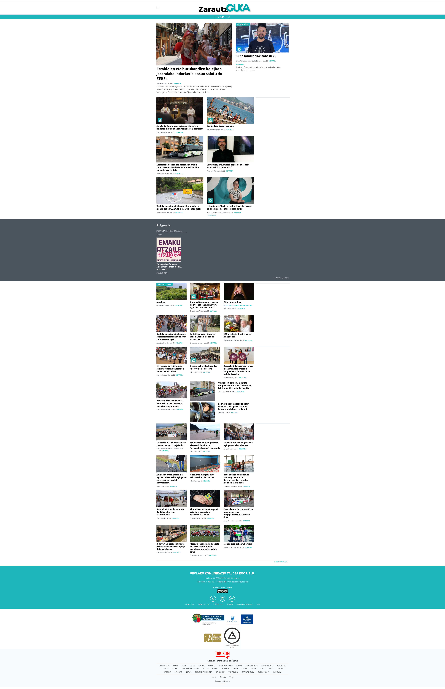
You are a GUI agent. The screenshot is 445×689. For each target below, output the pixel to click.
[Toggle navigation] (157, 8)
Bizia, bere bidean (233, 302)
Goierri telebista (230, 669)
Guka (254, 669)
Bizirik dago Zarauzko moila (220, 126)
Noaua (188, 672)
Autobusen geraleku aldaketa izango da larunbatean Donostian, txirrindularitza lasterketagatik (235, 385)
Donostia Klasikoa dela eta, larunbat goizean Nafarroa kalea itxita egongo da (169, 403)
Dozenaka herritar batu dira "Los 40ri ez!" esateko (203, 367)
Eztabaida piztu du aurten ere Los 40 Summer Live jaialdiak (171, 444)
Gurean (223, 677)
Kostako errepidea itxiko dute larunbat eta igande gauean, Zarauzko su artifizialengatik (178, 207)
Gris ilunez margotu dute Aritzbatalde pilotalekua (202, 476)
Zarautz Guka (248, 672)
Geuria (205, 669)
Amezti (201, 666)
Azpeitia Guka (252, 666)
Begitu (165, 669)
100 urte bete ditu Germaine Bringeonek (238, 335)
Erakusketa (161, 273)
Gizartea (222, 17)
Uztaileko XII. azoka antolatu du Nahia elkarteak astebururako (170, 512)
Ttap (231, 677)
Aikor (175, 666)
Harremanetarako (245, 605)
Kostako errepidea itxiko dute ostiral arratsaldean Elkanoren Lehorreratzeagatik (171, 337)
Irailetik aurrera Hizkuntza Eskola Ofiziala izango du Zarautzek (203, 337)
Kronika (167, 672)
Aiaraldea (164, 666)
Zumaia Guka (263, 672)
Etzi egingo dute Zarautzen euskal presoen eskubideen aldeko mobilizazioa (170, 369)
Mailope (178, 672)
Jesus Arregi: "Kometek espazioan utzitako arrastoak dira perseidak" (228, 166)
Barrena (281, 666)
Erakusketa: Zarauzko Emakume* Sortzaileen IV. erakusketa (169, 267)
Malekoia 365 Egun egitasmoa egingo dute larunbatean (238, 444)
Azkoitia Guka (267, 666)
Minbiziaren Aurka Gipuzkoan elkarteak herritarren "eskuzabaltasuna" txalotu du (205, 445)
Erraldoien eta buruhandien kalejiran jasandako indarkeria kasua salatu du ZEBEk (189, 73)
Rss (258, 605)
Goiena (215, 669)
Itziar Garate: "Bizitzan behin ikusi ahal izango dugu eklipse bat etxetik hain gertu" (229, 207)
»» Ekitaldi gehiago (281, 278)
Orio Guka (220, 672)
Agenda (164, 225)
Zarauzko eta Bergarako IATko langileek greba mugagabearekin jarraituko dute (238, 513)
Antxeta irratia (226, 666)
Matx (214, 677)
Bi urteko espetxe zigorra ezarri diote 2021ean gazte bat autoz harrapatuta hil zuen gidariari (233, 406)
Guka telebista (266, 669)
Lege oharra (203, 605)
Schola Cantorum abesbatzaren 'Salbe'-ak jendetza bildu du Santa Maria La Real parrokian (179, 127)
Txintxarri (233, 672)
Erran (174, 669)
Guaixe (245, 669)
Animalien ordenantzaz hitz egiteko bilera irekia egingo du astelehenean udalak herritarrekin (171, 478)
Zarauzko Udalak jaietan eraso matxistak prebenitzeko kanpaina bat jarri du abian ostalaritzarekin (238, 370)
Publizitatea (218, 605)
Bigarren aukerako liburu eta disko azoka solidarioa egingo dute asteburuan (171, 546)
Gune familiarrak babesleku (256, 56)
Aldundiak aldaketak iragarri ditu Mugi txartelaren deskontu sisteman (204, 512)
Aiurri (184, 666)
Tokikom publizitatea (222, 681)
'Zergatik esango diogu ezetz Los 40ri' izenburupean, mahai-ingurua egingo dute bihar (204, 547)
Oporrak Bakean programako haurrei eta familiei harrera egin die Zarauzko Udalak (204, 305)
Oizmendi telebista (203, 672)
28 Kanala (277, 672)
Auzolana (160, 302)
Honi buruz (190, 605)
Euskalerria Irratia (190, 669)
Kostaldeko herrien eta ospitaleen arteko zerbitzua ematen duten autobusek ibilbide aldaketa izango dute (177, 167)
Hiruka (280, 669)
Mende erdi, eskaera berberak (238, 543)
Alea (193, 666)
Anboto (211, 666)
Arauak (230, 605)
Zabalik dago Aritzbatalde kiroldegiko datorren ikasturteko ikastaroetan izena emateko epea (236, 478)
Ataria (239, 666)
